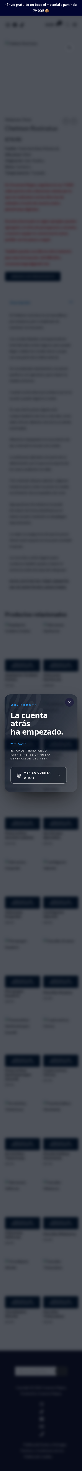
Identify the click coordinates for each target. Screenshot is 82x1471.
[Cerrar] (69, 702)
